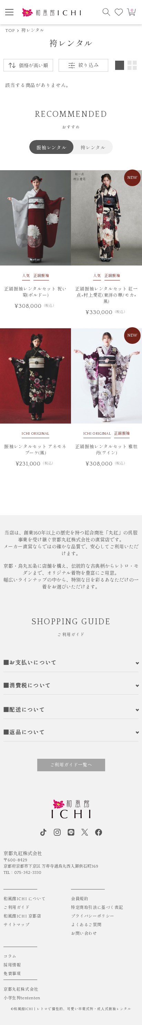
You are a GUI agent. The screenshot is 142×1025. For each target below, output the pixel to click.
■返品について (24, 732)
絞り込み (88, 65)
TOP (10, 30)
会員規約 (79, 899)
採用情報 (12, 965)
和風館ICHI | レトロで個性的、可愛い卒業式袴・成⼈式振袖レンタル (72, 1009)
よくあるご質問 (86, 925)
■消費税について (27, 686)
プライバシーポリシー (92, 916)
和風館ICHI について (24, 899)
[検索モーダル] (106, 12)
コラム (10, 956)
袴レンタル (32, 30)
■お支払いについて (30, 663)
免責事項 (12, 974)
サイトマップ (16, 925)
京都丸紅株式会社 (20, 989)
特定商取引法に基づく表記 (97, 907)
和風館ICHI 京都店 (22, 916)
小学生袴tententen (21, 998)
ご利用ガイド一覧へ (71, 765)
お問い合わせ (84, 933)
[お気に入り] (119, 12)
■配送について (24, 710)
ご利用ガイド (16, 907)
